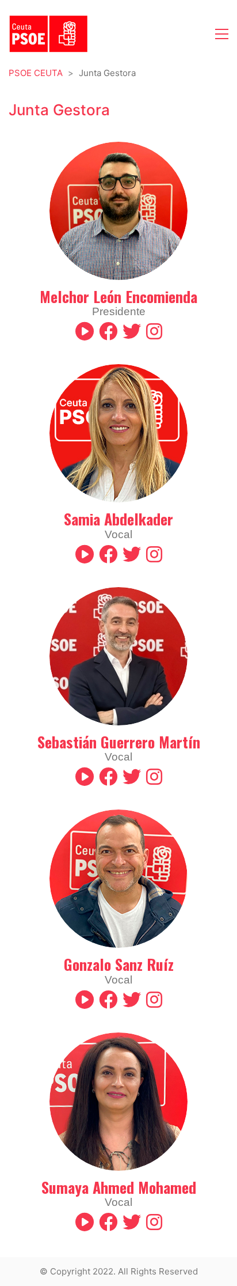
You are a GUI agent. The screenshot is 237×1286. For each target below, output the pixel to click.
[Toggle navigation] (221, 34)
